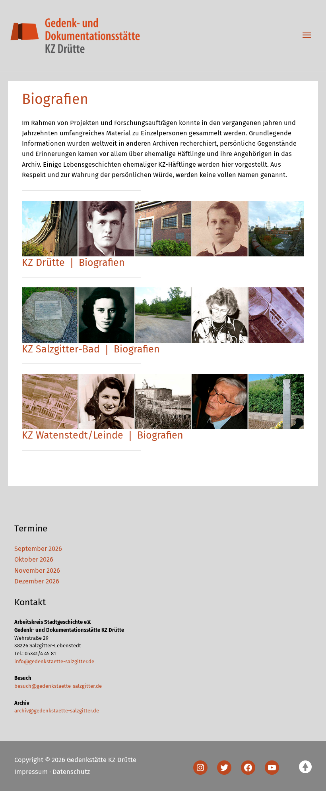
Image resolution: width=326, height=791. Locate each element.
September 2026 (38, 548)
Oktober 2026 (33, 559)
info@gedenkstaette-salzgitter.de (54, 661)
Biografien (102, 263)
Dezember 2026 (36, 581)
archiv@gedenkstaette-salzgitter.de (56, 711)
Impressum (31, 772)
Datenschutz (71, 772)
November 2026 (37, 570)
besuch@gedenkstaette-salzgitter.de (58, 686)
